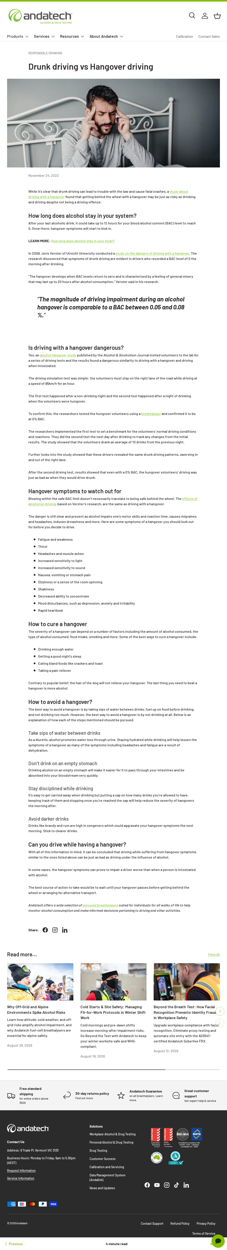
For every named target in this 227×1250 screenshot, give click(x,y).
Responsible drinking (45, 53)
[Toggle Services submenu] (53, 36)
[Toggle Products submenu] (26, 36)
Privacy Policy (206, 1223)
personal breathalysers (100, 905)
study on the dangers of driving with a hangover (152, 253)
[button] (217, 16)
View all (214, 954)
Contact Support (152, 1223)
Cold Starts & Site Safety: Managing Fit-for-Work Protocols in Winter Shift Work (113, 1012)
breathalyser (151, 413)
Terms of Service (203, 1233)
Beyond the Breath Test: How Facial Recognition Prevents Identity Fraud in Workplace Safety (185, 1012)
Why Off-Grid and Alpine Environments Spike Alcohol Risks (36, 1009)
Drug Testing (98, 1150)
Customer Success (102, 1159)
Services (41, 36)
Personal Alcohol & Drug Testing (111, 1142)
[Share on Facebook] (45, 930)
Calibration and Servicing (107, 1167)
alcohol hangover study (58, 355)
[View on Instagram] (55, 930)
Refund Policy (180, 1223)
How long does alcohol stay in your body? (83, 241)
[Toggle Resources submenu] (82, 36)
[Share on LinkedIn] (65, 930)
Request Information (21, 1170)
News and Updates (102, 1188)
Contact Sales (209, 36)
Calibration (184, 36)
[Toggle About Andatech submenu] (121, 36)
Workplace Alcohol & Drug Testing (113, 1134)
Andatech (21, 1223)
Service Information (20, 1178)
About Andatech (104, 36)
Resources (69, 36)
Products (15, 36)
